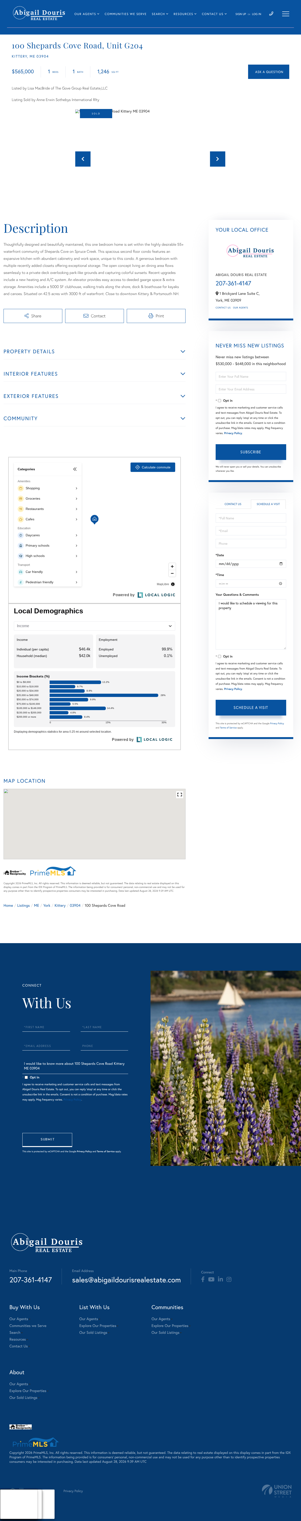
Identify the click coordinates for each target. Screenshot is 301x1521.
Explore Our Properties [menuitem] (97, 1325)
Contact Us (223, 307)
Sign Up (240, 14)
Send (47, 1140)
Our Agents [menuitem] (85, 14)
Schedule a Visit (268, 504)
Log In (256, 14)
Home (8, 905)
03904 (75, 905)
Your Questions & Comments (237, 594)
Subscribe (250, 451)
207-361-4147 (233, 283)
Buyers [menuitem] (9, 1504)
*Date (220, 555)
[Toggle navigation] (285, 14)
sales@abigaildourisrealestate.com (126, 1279)
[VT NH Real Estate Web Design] (277, 1491)
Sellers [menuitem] (9, 1510)
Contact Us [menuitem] (212, 14)
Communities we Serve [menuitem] (126, 14)
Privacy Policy (233, 433)
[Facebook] (203, 1279)
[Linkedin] (220, 1279)
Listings (23, 905)
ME (36, 905)
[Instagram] (228, 1279)
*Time (220, 575)
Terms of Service (228, 727)
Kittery (60, 905)
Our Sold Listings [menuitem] (93, 1332)
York (46, 905)
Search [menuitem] (158, 14)
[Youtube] (211, 1279)
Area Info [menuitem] (11, 1516)
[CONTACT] (268, 72)
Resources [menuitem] (183, 14)
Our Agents (240, 307)
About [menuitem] (9, 1498)
